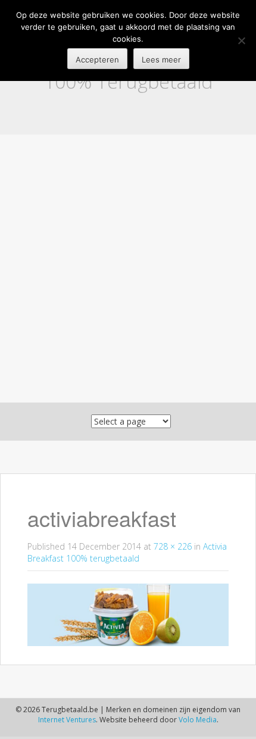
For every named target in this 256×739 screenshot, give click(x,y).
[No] (241, 40)
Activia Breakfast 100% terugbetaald (127, 552)
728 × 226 (173, 546)
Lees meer (161, 59)
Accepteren (97, 59)
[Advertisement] (128, 269)
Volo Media (198, 720)
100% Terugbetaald (128, 81)
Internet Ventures (67, 720)
